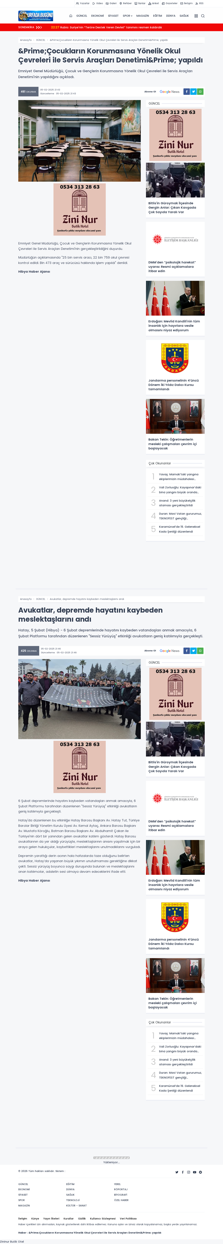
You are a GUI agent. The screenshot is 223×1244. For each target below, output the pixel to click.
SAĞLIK (184, 16)
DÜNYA (170, 16)
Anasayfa (26, 40)
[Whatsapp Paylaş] (200, 91)
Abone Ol (150, 91)
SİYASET (113, 16)
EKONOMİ (97, 16)
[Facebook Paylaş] (186, 91)
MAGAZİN (142, 16)
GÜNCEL (81, 16)
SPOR (126, 16)
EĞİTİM (157, 16)
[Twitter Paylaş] (193, 91)
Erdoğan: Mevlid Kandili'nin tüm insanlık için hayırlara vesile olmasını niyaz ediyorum (115, 27)
